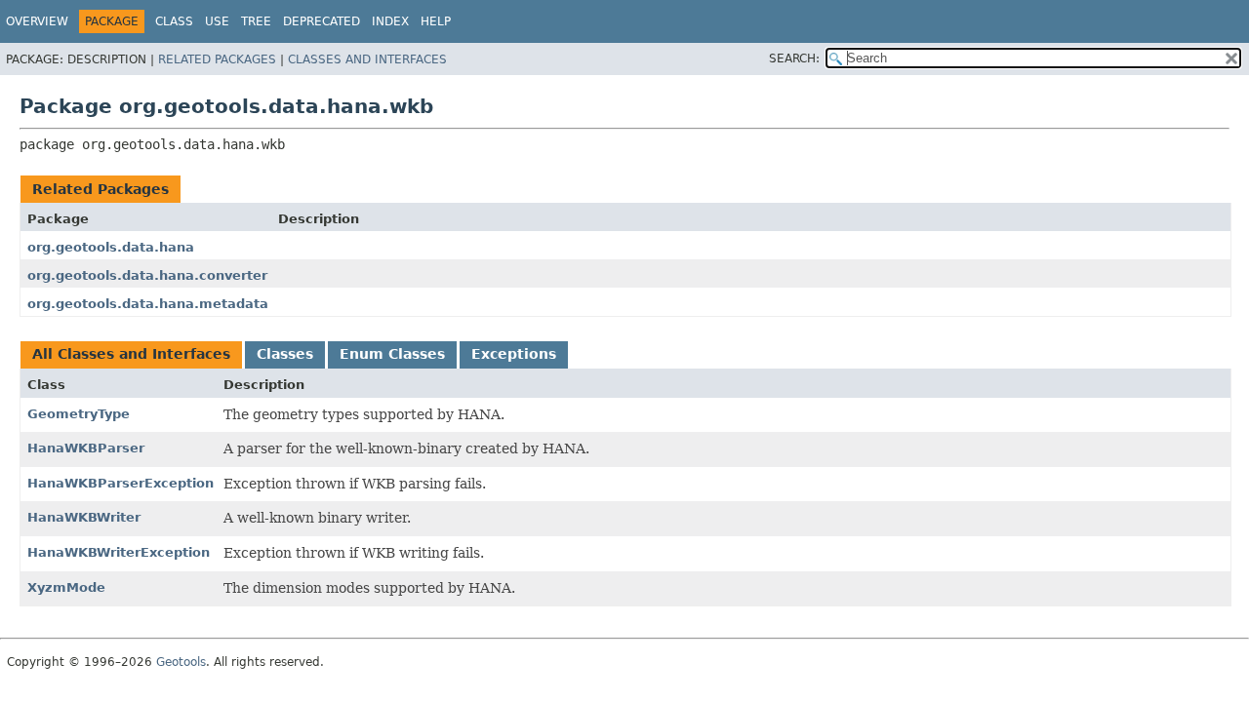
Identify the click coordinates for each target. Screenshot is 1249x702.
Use (217, 21)
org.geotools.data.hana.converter (147, 275)
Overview (37, 21)
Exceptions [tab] (513, 354)
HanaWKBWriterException (118, 552)
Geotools (181, 662)
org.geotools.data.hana (110, 247)
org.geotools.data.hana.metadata (147, 303)
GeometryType (78, 414)
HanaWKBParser (85, 448)
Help (436, 21)
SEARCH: (794, 58)
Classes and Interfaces (367, 59)
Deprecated (321, 21)
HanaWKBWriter (84, 517)
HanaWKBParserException (120, 483)
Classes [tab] (285, 354)
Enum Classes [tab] (392, 354)
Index (390, 21)
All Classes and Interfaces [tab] (131, 354)
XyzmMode (66, 587)
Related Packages (217, 59)
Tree (256, 21)
